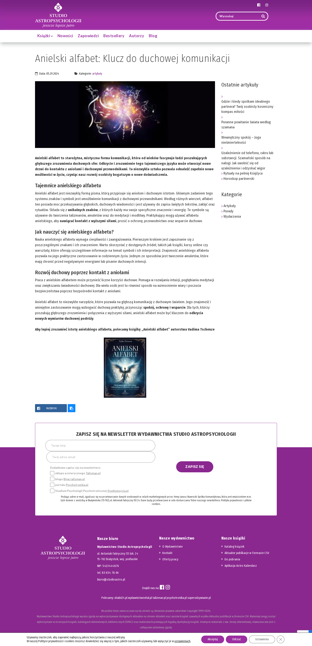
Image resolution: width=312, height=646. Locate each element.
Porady (228, 211)
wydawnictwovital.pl (140, 598)
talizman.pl (159, 598)
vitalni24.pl (120, 598)
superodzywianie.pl (199, 598)
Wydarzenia (232, 216)
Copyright (192, 610)
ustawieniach (182, 641)
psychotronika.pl (177, 598)
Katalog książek (235, 546)
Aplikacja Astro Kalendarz (241, 566)
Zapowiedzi (88, 35)
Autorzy (136, 35)
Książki (44, 35)
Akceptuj (213, 639)
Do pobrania (232, 559)
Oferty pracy (170, 559)
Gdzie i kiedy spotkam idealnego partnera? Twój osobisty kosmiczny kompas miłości (247, 106)
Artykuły (97, 73)
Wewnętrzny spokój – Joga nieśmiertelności (241, 140)
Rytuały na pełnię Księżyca (243, 173)
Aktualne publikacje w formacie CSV (247, 553)
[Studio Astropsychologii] (58, 14)
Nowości (65, 35)
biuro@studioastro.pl (111, 579)
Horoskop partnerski (238, 178)
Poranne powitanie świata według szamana (246, 124)
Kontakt (167, 553)
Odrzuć (236, 639)
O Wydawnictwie (172, 546)
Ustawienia (262, 639)
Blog (153, 35)
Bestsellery (113, 35)
